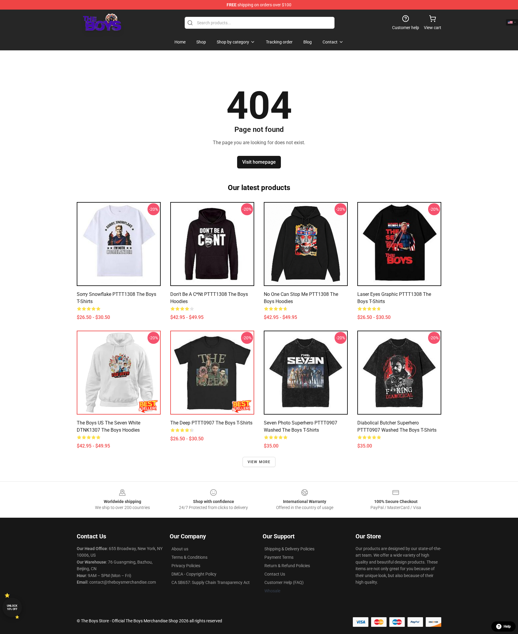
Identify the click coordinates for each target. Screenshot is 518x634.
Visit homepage (259, 162)
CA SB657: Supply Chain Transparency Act (210, 582)
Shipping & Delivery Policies (289, 548)
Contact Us (274, 574)
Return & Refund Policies (287, 565)
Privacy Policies (185, 565)
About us (179, 548)
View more (259, 462)
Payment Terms (278, 557)
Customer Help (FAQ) (284, 582)
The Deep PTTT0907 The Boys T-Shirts (211, 423)
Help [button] (507, 626)
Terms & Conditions (189, 557)
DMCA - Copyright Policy (193, 574)
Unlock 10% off (12, 607)
